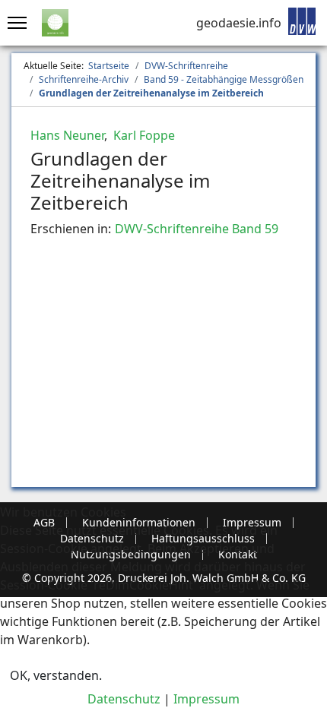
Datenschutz (123, 699)
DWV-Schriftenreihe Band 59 (196, 228)
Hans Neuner (67, 135)
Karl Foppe (142, 135)
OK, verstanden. (56, 675)
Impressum (206, 699)
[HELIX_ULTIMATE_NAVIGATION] (13, 23)
